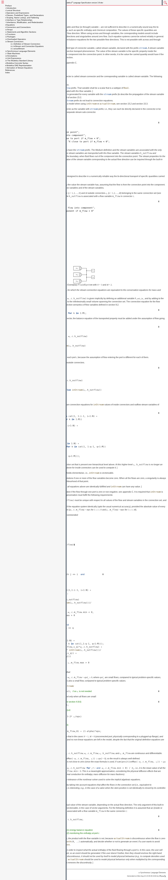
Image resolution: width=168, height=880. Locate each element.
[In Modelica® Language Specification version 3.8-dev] (165, 3)
